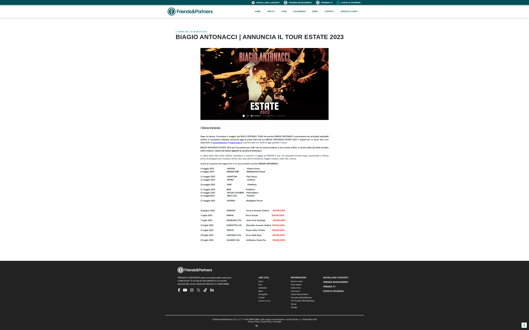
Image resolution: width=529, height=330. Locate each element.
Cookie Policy (266, 322)
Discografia (262, 294)
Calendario (299, 11)
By (257, 326)
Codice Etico (296, 288)
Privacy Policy (253, 322)
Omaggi (294, 307)
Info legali (277, 322)
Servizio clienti (349, 11)
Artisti (271, 11)
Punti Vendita (296, 285)
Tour (284, 11)
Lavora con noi (264, 301)
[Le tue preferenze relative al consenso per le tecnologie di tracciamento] (524, 325)
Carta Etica (295, 291)
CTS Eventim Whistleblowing (302, 301)
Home (258, 11)
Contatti (329, 11)
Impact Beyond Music (299, 294)
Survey (293, 304)
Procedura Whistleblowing (301, 298)
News (315, 11)
